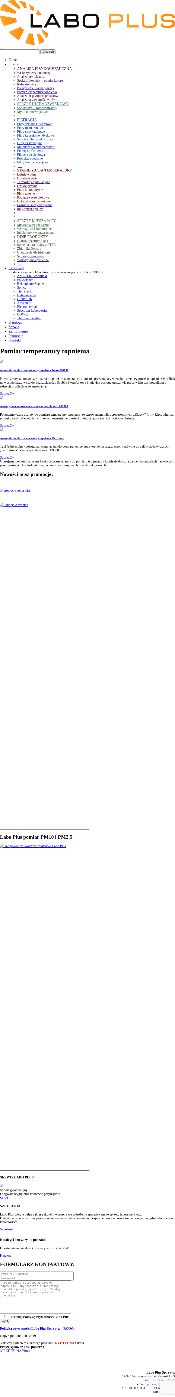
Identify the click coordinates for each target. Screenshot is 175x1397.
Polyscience (25, 280)
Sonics (21, 287)
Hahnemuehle (26, 295)
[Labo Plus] (87, 43)
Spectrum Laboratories (32, 310)
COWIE (22, 314)
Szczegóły (7, 393)
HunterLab (24, 299)
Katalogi (6, 1255)
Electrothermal (27, 306)
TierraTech (24, 291)
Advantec (23, 303)
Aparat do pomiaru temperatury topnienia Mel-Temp (32, 438)
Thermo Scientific (29, 318)
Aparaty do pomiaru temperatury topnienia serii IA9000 (34, 406)
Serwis (4, 1198)
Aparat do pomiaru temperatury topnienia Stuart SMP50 (34, 370)
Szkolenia (6, 1229)
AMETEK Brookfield (32, 276)
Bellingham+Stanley (31, 283)
